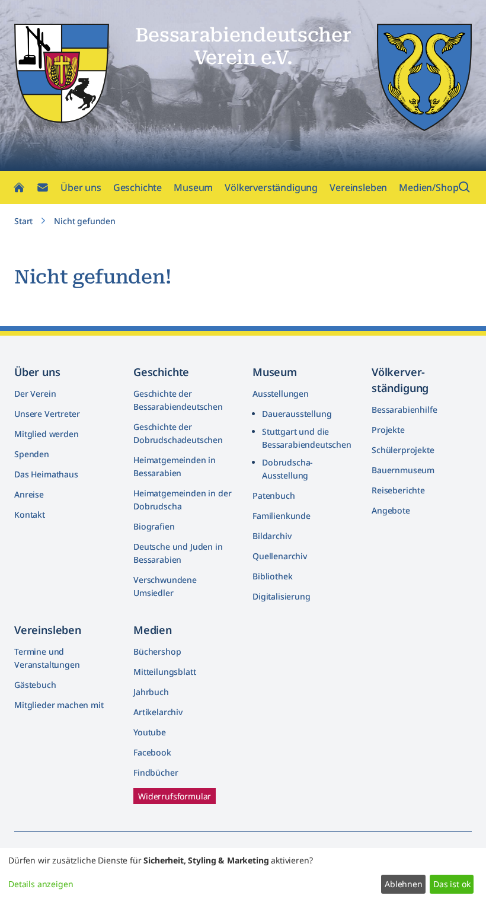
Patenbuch (273, 495)
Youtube (149, 732)
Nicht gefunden (85, 221)
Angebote (391, 510)
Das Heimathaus (46, 474)
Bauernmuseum (403, 470)
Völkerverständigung (271, 187)
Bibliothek (272, 576)
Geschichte (137, 187)
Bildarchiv (271, 535)
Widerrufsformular (174, 796)
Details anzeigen (40, 884)
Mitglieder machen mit (59, 704)
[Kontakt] (43, 187)
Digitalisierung (281, 596)
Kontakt (29, 514)
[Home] (19, 187)
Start (23, 221)
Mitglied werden (46, 433)
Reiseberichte (398, 490)
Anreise (29, 494)
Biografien (153, 526)
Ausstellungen (280, 393)
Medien (152, 630)
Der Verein (35, 393)
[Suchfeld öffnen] (465, 187)
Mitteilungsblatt (164, 671)
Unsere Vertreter (46, 413)
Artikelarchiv (158, 712)
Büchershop (157, 651)
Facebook (152, 752)
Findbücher (155, 772)
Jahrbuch (151, 691)
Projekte (388, 429)
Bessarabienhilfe (404, 409)
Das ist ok (451, 884)
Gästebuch (35, 684)
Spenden (31, 454)
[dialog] (243, 875)
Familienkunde (281, 515)
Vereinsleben (358, 187)
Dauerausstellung (296, 413)
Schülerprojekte (403, 449)
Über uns (80, 187)
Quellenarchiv (279, 556)
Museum (193, 187)
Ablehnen (404, 884)
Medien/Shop (428, 187)
